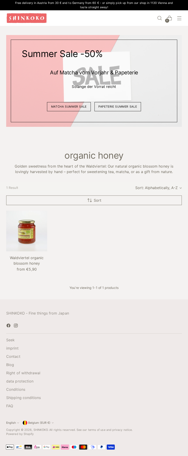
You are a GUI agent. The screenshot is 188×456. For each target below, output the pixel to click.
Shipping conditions (23, 397)
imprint (12, 348)
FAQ (9, 406)
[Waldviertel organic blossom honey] (26, 231)
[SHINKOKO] (26, 18)
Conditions (15, 389)
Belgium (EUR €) (39, 422)
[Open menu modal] (179, 18)
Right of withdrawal (23, 373)
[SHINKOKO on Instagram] (16, 326)
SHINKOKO (40, 430)
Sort (97, 200)
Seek (10, 340)
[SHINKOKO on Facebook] (9, 326)
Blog (10, 364)
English (11, 422)
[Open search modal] (159, 18)
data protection (19, 381)
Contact (13, 356)
